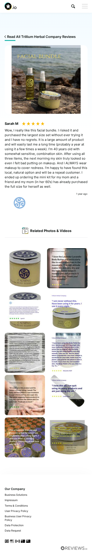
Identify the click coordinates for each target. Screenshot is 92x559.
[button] (73, 6)
